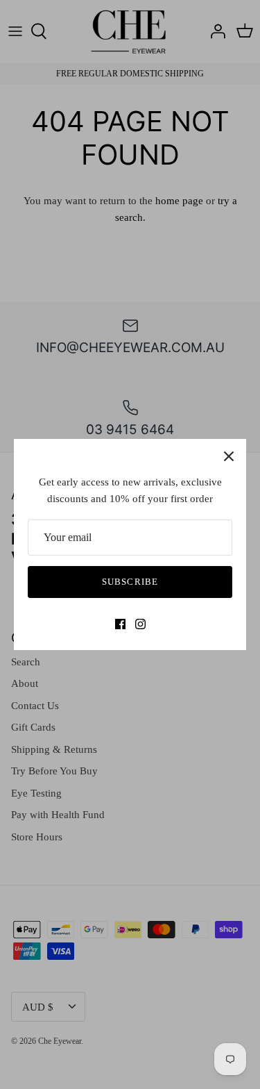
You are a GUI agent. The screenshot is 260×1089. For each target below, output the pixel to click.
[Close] (229, 456)
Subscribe (129, 581)
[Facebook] (120, 624)
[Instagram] (140, 624)
